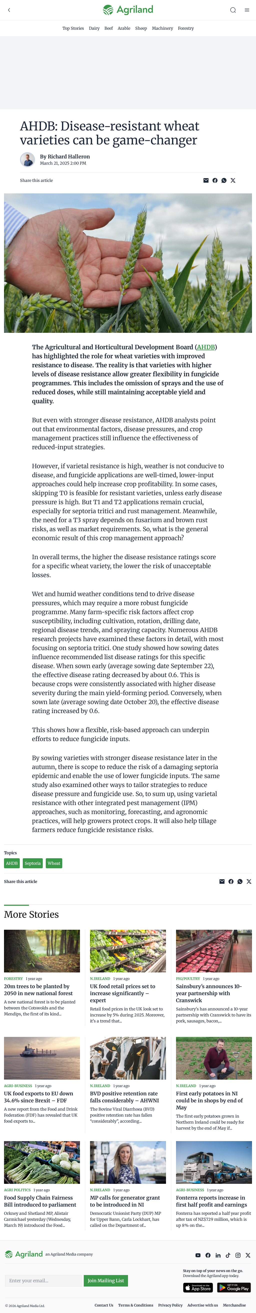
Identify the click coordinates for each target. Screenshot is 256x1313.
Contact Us (104, 1305)
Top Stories (73, 28)
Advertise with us (203, 1305)
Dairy (94, 28)
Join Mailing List (106, 1281)
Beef (108, 28)
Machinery (162, 28)
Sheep (141, 28)
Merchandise (234, 1305)
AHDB (205, 347)
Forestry (186, 28)
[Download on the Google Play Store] (234, 1288)
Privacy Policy (170, 1305)
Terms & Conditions (135, 1305)
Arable (124, 28)
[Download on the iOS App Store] (198, 1288)
